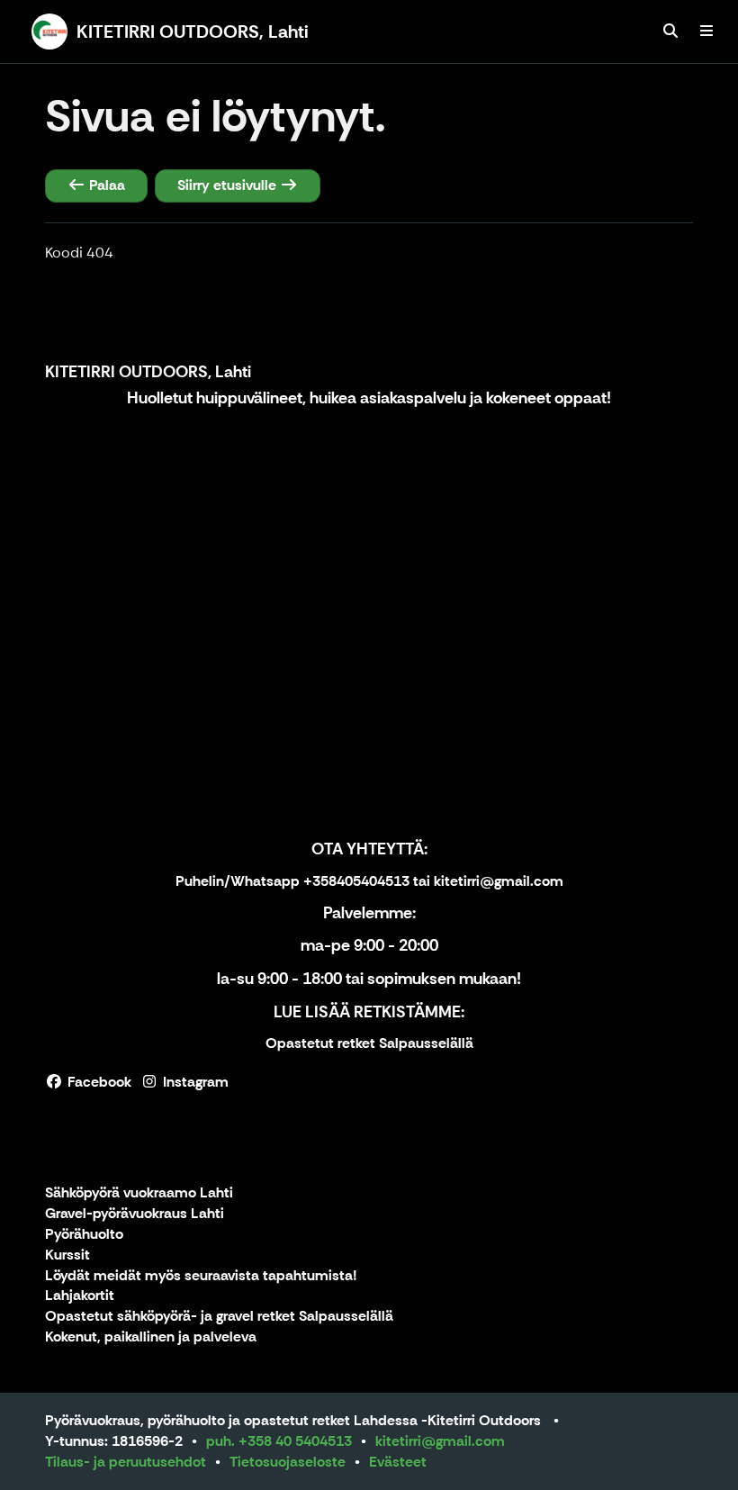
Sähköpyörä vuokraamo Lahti (139, 1193)
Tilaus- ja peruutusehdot (125, 1461)
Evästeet (398, 1461)
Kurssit (67, 1255)
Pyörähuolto (84, 1234)
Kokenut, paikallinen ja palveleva (150, 1337)
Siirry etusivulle (228, 185)
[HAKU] (670, 31)
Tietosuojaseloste (288, 1461)
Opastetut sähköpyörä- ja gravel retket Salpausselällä (219, 1316)
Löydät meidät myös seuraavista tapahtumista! (201, 1276)
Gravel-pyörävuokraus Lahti (134, 1214)
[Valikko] (706, 31)
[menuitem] (670, 31)
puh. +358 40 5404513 (279, 1440)
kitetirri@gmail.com (440, 1440)
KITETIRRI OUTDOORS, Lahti (148, 372)
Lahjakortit (79, 1296)
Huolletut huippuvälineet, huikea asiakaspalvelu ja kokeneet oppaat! (369, 398)
